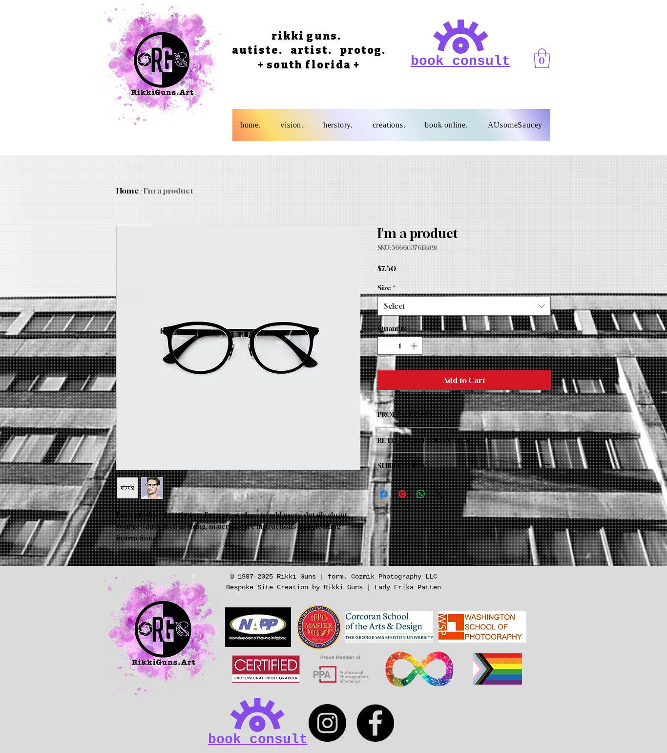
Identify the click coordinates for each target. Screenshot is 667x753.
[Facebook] (375, 723)
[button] (542, 58)
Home (127, 190)
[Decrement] (385, 345)
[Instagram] (327, 723)
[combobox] (464, 306)
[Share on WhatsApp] (421, 494)
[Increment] (415, 345)
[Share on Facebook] (384, 494)
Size (386, 287)
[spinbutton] (400, 345)
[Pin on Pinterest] (402, 494)
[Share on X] (439, 494)
